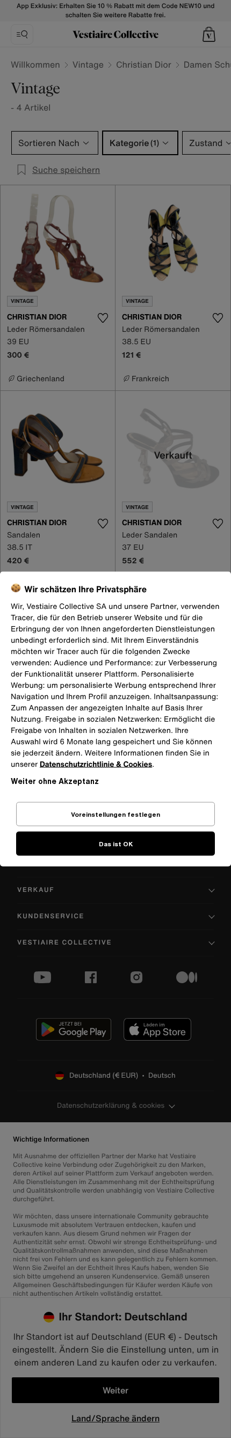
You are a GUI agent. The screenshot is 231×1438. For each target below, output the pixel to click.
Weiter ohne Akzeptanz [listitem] (55, 781)
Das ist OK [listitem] (116, 843)
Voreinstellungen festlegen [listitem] (115, 814)
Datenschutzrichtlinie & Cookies (96, 764)
